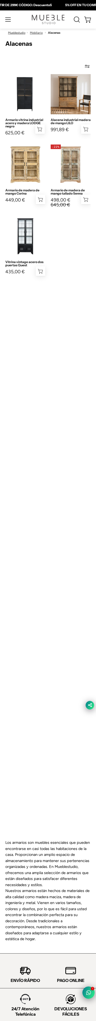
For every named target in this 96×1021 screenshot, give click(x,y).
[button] (76, 19)
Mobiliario (36, 33)
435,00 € (15, 271)
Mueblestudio (16, 33)
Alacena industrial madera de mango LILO (71, 121)
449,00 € (15, 200)
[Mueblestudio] (48, 19)
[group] (48, 5)
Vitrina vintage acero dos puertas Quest (24, 263)
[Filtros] (87, 66)
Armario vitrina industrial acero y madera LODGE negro (24, 123)
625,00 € (15, 132)
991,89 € (60, 129)
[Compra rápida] (86, 199)
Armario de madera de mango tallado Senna (68, 192)
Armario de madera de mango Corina (22, 192)
